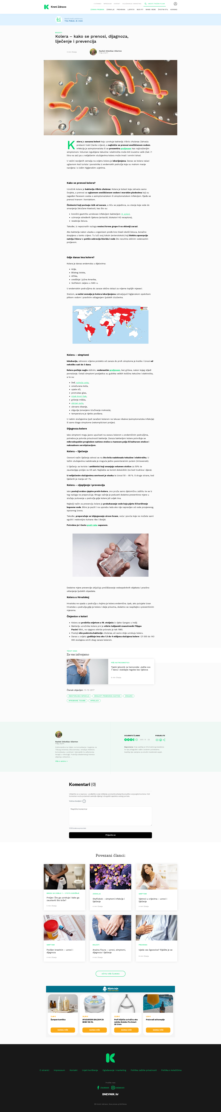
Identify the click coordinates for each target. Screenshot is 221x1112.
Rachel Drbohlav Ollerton (66, 742)
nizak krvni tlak (78, 396)
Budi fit (140, 9)
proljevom (126, 148)
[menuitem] (175, 4)
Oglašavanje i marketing (131, 4)
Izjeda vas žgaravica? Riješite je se (155, 950)
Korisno (173, 9)
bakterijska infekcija (79, 696)
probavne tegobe (78, 700)
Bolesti (58, 32)
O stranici (97, 4)
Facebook (104, 1087)
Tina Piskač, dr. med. (73, 21)
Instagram (119, 1087)
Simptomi (143, 894)
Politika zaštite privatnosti (144, 1070)
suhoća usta (82, 382)
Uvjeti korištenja (90, 1070)
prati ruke (92, 525)
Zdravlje (110, 9)
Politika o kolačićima (171, 1070)
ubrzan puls (77, 403)
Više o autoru (60, 761)
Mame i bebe (151, 9)
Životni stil (163, 9)
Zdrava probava (97, 9)
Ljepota (131, 9)
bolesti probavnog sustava (107, 696)
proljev (95, 700)
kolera (129, 696)
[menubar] (175, 4)
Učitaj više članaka (110, 974)
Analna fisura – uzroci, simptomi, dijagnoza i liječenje (109, 951)
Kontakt (117, 4)
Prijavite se (111, 835)
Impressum (108, 4)
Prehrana (121, 9)
